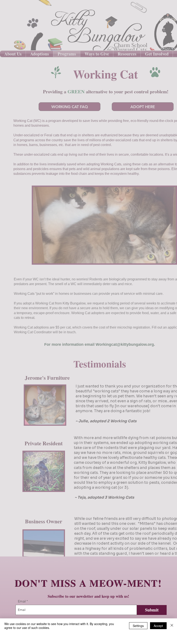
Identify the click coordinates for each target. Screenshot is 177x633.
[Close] (171, 626)
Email (22, 601)
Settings (138, 626)
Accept (158, 626)
